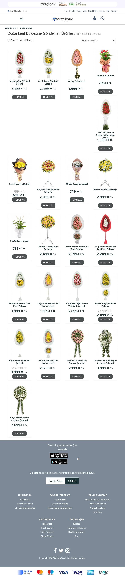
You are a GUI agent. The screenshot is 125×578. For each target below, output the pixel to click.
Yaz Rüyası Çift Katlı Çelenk (48, 82)
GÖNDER (72, 481)
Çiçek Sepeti (47, 527)
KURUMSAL (24, 495)
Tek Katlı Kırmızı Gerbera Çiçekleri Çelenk (105, 133)
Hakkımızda (25, 499)
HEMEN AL (20, 97)
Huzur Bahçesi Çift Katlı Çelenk (48, 361)
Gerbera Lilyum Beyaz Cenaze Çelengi (105, 361)
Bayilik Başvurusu (96, 11)
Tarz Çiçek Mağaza (77, 527)
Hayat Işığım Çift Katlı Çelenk (19, 82)
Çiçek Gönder (47, 536)
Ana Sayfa (10, 27)
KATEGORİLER (47, 519)
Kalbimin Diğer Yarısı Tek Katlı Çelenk (77, 304)
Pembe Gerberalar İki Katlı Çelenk (77, 247)
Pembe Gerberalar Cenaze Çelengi (77, 361)
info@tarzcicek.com (18, 11)
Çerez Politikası (97, 507)
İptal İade (97, 512)
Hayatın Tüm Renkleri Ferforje (48, 190)
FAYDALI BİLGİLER (60, 495)
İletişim (76, 523)
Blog (77, 536)
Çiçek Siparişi (47, 532)
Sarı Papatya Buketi (19, 183)
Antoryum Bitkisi (105, 75)
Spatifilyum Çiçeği (19, 240)
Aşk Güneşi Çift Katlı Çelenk (105, 304)
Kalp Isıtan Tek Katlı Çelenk (19, 361)
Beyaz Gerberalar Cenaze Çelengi (19, 418)
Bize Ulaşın (112, 11)
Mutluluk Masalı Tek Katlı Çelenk (19, 304)
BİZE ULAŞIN (77, 519)
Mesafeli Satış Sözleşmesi (97, 499)
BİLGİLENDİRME (98, 495)
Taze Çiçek (47, 523)
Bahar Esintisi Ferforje (105, 189)
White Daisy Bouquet (77, 183)
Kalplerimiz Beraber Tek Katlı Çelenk (105, 247)
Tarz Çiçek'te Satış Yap (75, 11)
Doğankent (26, 27)
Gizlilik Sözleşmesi (97, 503)
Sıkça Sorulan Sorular (25, 507)
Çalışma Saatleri (25, 503)
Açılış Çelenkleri (76, 81)
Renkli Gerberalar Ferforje (48, 247)
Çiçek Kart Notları (60, 503)
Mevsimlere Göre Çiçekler (60, 507)
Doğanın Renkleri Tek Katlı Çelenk (48, 304)
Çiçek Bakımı (60, 499)
